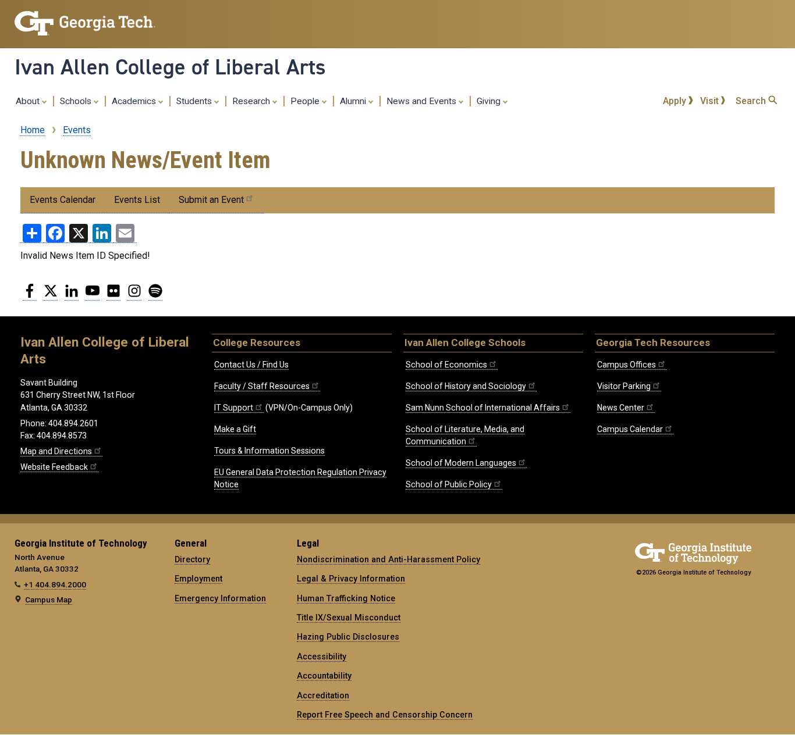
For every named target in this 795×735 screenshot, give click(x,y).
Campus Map (48, 599)
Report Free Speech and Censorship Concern (385, 714)
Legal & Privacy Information (351, 578)
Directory (192, 559)
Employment (198, 578)
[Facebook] (30, 295)
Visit (710, 100)
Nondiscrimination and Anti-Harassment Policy (388, 559)
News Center (620, 407)
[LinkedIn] (72, 295)
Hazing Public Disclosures (348, 636)
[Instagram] (134, 295)
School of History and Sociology (466, 386)
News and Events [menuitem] (422, 101)
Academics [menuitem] (135, 101)
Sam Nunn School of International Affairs (483, 407)
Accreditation (323, 695)
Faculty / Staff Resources (262, 386)
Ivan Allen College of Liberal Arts (170, 66)
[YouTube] (93, 295)
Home (32, 129)
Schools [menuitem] (77, 101)
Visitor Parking (624, 386)
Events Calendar (62, 199)
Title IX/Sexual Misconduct (348, 617)
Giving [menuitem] (490, 101)
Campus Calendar (630, 429)
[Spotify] (155, 295)
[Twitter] (51, 295)
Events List (137, 199)
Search (752, 100)
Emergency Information (220, 598)
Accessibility (321, 656)
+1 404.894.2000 (55, 584)
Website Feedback (54, 467)
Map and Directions (56, 451)
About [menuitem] (29, 101)
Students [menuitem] (195, 101)
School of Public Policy (449, 484)
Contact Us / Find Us (251, 364)
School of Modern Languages (461, 463)
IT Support (233, 407)
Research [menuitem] (252, 101)
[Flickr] (113, 295)
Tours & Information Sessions (269, 450)
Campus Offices (626, 364)
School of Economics (446, 364)
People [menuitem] (306, 101)
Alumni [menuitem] (354, 101)
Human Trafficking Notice (346, 598)
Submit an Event (211, 199)
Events (77, 129)
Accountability (324, 675)
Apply (675, 100)
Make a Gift (235, 429)
